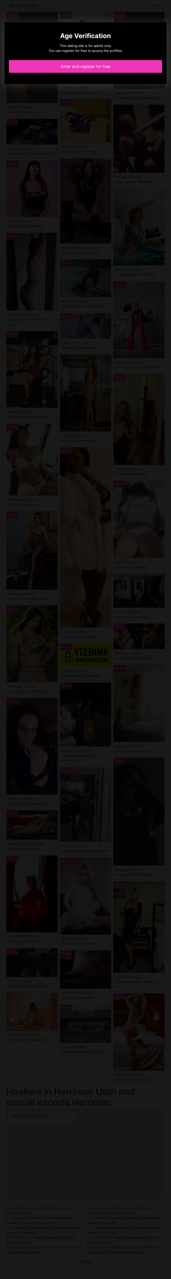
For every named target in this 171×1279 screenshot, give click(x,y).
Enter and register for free (85, 66)
